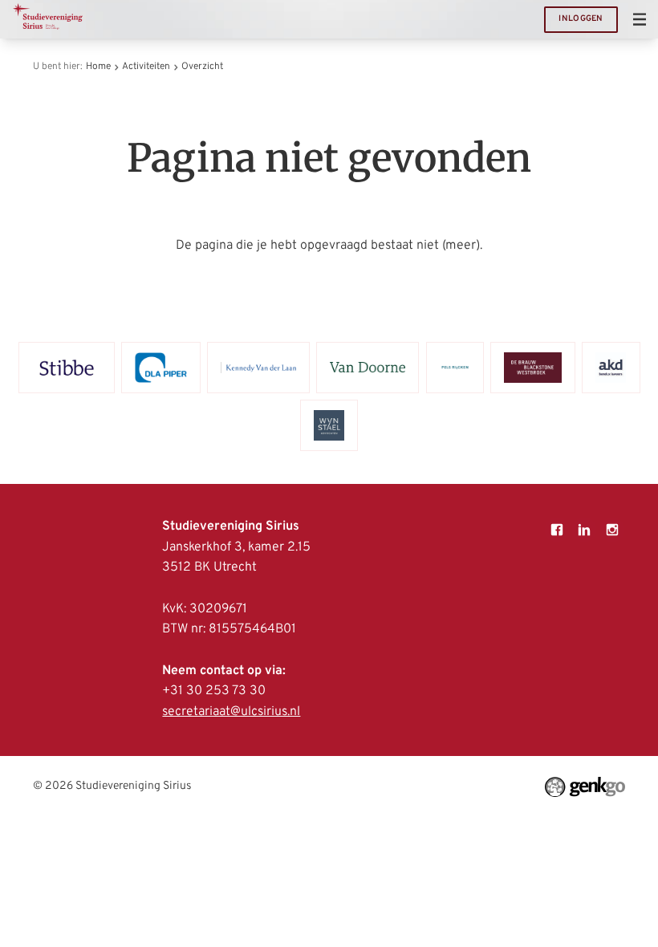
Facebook (557, 530)
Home (98, 66)
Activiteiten (146, 66)
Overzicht (202, 66)
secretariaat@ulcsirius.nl (231, 712)
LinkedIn (584, 530)
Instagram (612, 530)
